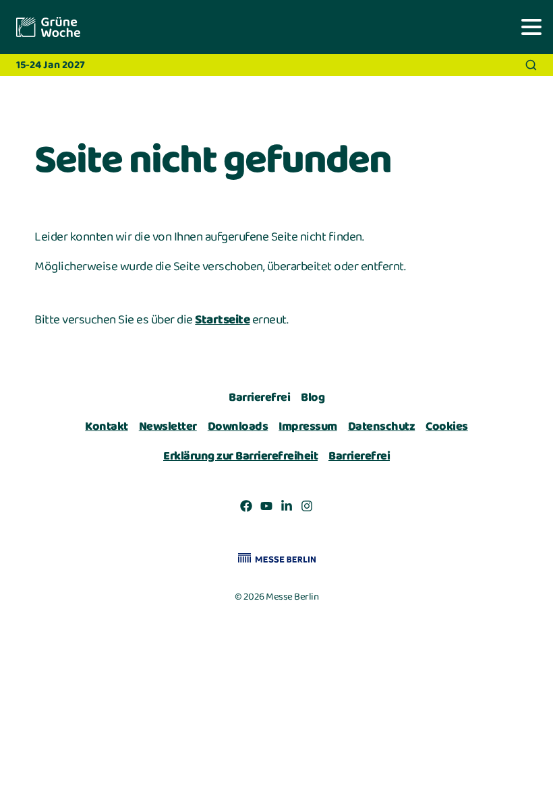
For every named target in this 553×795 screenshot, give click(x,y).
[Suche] (531, 65)
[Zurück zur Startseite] (47, 27)
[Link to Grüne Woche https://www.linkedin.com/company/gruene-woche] (287, 508)
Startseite (222, 320)
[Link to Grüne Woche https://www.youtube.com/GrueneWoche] (266, 508)
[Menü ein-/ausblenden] (531, 26)
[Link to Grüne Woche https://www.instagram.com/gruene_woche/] (307, 508)
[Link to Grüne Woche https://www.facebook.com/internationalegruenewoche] (246, 508)
